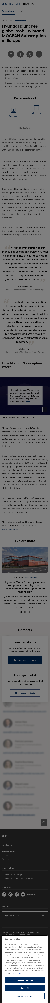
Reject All (25, 988)
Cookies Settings (24, 996)
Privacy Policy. (17, 973)
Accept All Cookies (25, 980)
